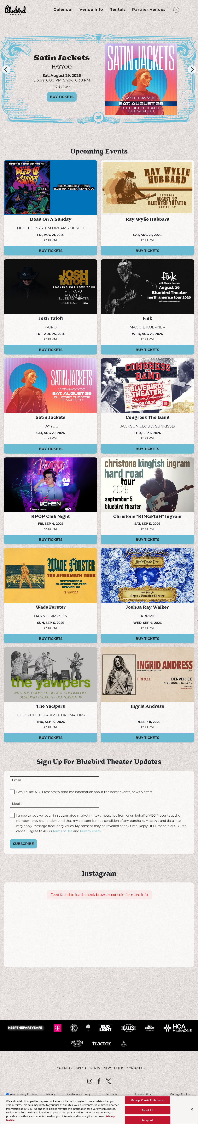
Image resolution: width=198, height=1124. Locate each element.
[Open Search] (176, 10)
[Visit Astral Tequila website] (123, 1043)
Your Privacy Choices (23, 1094)
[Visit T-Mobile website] (58, 1028)
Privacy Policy (90, 831)
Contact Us (136, 1068)
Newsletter (113, 1068)
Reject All (147, 1110)
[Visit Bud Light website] (106, 1028)
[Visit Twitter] (108, 1081)
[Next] (192, 69)
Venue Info (91, 10)
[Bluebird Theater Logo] (15, 10)
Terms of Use (63, 831)
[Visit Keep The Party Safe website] (26, 1028)
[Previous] (6, 69)
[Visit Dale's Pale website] (129, 1028)
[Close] (192, 1109)
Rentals (117, 10)
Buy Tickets (61, 101)
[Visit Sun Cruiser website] (150, 1028)
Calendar (63, 10)
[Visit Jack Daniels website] (77, 1043)
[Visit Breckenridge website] (74, 1028)
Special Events (88, 1068)
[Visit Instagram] (89, 1081)
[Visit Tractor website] (102, 1043)
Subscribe (23, 844)
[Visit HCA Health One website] (177, 1028)
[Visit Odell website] (88, 1028)
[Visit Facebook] (99, 1081)
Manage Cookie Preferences (147, 1100)
